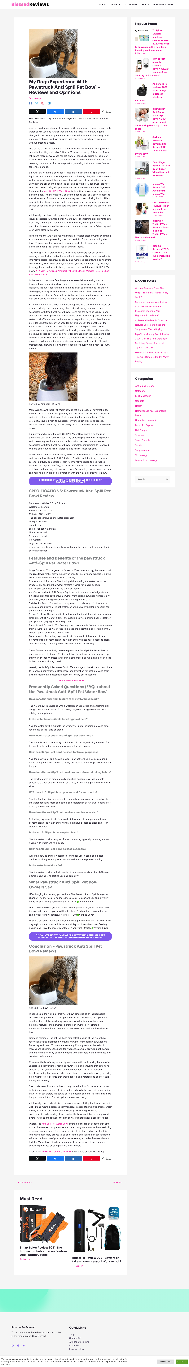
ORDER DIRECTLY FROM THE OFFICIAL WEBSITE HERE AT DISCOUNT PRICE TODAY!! (70, 481)
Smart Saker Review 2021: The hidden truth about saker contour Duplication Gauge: (43, 1251)
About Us (74, 1345)
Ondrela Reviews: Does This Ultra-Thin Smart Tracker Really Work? (151, 292)
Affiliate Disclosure (79, 1341)
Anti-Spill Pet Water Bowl (57, 191)
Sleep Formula (142, 440)
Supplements (142, 450)
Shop (72, 1334)
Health (138, 405)
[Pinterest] (43, 103)
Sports (138, 445)
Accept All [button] (181, 1361)
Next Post (119, 1182)
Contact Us (75, 1338)
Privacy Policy (76, 1349)
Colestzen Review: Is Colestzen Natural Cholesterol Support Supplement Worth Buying (151, 325)
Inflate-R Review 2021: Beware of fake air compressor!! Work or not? (96, 1259)
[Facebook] (30, 103)
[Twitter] (36, 103)
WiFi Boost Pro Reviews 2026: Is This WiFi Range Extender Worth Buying (152, 357)
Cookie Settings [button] (166, 1361)
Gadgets (139, 400)
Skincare (139, 435)
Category (140, 390)
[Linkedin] (49, 103)
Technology (35, 98)
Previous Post (23, 1182)
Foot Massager (143, 395)
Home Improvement (145, 420)
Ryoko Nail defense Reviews (56, 1151)
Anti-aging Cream (144, 385)
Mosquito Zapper (144, 425)
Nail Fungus (141, 430)
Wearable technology (146, 460)
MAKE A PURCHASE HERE (70, 680)
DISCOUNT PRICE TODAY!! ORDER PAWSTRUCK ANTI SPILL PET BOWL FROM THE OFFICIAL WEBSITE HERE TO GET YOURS (70, 936)
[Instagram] (12, 1345)
